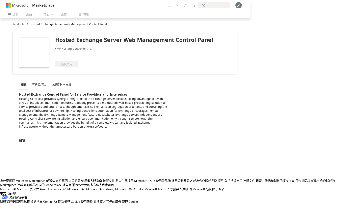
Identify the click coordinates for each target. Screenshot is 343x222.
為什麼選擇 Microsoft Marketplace (22, 181)
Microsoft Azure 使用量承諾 (152, 181)
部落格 (50, 181)
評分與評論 (39, 84)
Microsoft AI (8, 189)
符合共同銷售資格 (307, 181)
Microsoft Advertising (100, 189)
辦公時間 (74, 181)
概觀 (23, 84)
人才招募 (173, 189)
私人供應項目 (124, 181)
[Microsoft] (17, 5)
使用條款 (87, 202)
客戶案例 (62, 181)
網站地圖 (36, 202)
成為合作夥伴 (202, 181)
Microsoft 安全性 (28, 189)
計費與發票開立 (182, 181)
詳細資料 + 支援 (61, 84)
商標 (96, 202)
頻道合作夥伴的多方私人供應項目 (91, 185)
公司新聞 (186, 189)
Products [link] (18, 24)
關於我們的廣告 (110, 202)
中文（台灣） (9, 193)
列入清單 (218, 181)
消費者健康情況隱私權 (15, 202)
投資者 (220, 189)
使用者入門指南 (91, 181)
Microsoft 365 (76, 189)
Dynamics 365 (57, 189)
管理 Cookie (130, 202)
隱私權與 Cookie (69, 202)
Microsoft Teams (155, 189)
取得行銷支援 (233, 181)
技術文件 (109, 181)
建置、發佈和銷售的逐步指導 (275, 181)
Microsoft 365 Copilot (129, 189)
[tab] (24, 84)
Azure (43, 189)
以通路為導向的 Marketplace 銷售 (46, 185)
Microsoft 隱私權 (204, 189)
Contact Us (50, 202)
